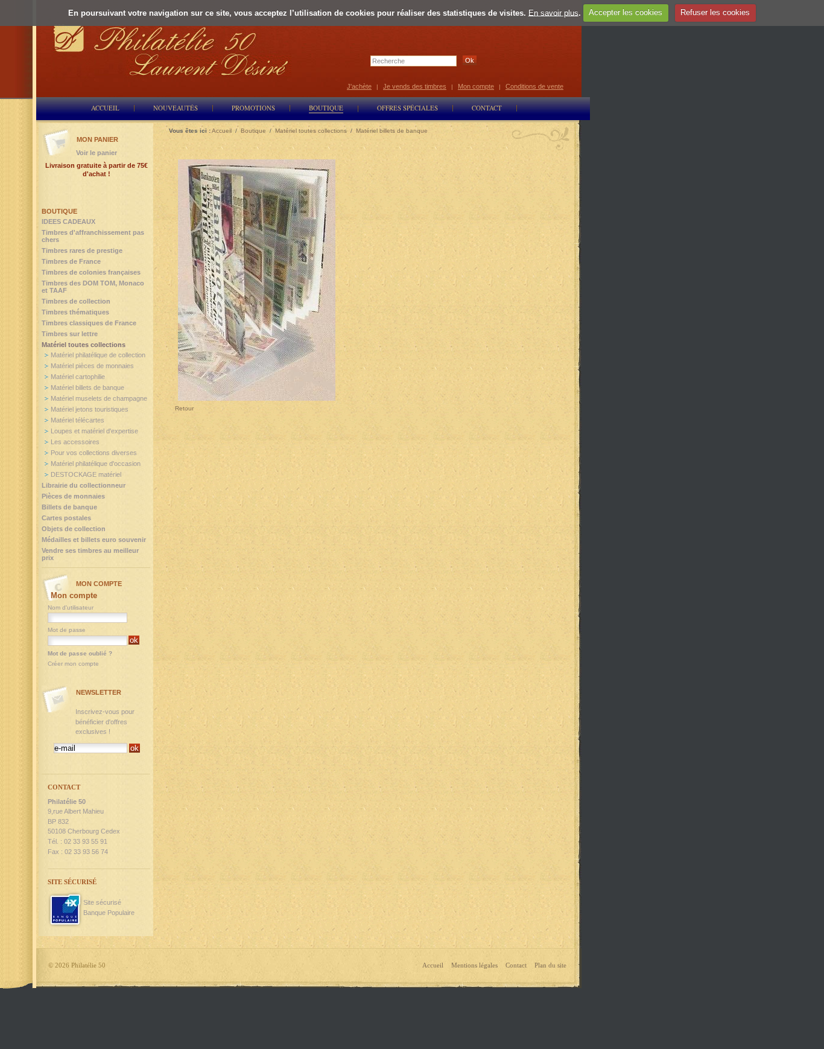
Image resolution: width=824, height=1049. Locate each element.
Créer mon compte (73, 663)
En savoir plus (553, 12)
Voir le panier (96, 152)
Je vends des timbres (414, 86)
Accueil (432, 965)
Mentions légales (474, 965)
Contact (516, 965)
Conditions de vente (534, 86)
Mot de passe (67, 630)
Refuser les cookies (715, 12)
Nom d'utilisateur (70, 607)
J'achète (359, 86)
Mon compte (476, 86)
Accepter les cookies (625, 12)
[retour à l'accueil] (171, 49)
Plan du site (550, 965)
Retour (184, 408)
